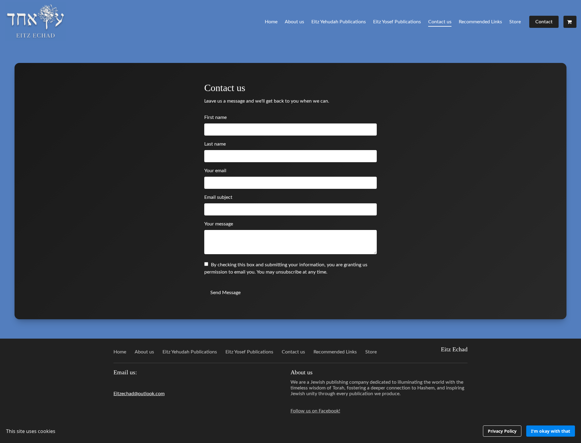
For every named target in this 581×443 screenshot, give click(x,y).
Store (515, 21)
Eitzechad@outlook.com (139, 393)
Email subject (218, 197)
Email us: (125, 372)
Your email (215, 170)
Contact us (439, 21)
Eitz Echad (454, 349)
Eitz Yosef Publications (397, 21)
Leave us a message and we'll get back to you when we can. (266, 101)
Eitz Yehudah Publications (338, 21)
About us (294, 21)
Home (271, 21)
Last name (215, 144)
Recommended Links (480, 21)
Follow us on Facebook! (315, 411)
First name (215, 117)
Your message (218, 223)
